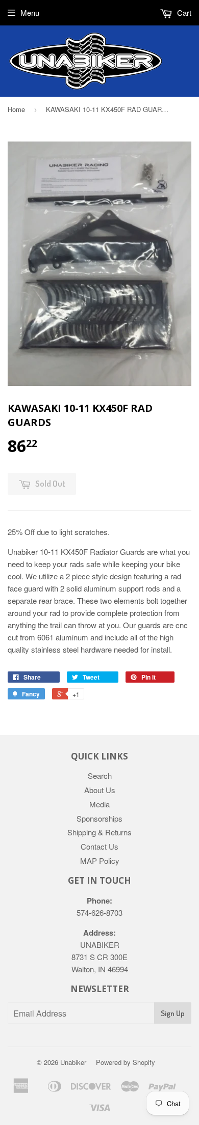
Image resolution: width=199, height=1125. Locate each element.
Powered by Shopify (125, 1062)
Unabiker (73, 1062)
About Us (99, 789)
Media (99, 804)
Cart (183, 12)
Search (100, 775)
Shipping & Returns (99, 832)
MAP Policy (99, 860)
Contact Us (99, 846)
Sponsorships (99, 818)
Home (16, 109)
